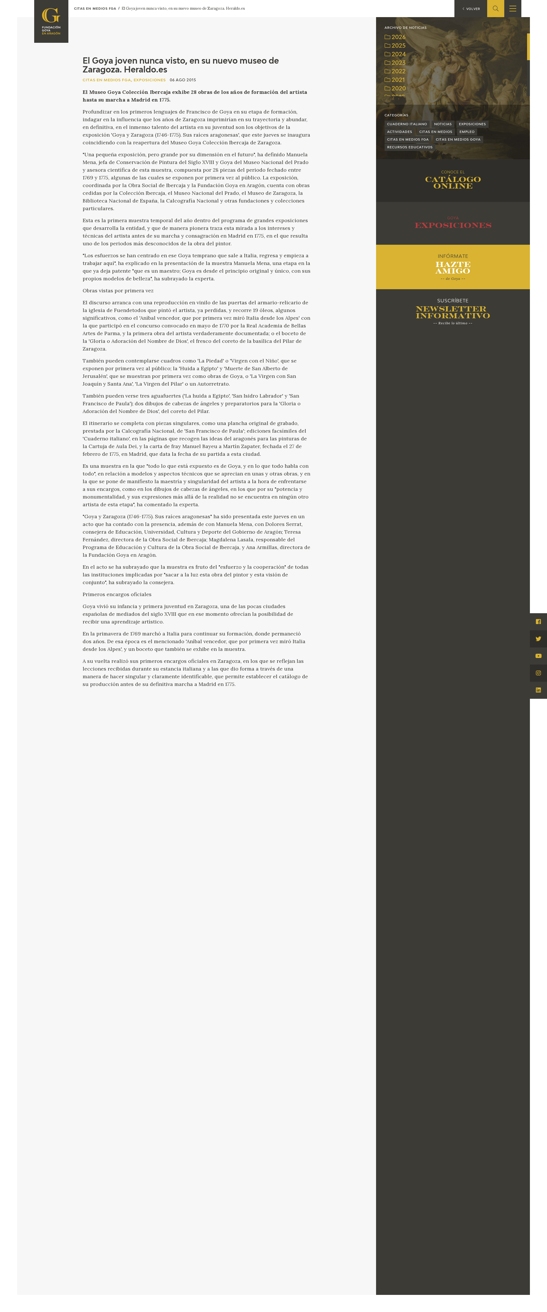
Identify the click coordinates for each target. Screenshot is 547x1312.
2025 (398, 46)
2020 (398, 89)
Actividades (399, 131)
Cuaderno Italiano (407, 124)
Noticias (443, 124)
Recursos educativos (410, 147)
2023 (397, 63)
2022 (398, 72)
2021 (397, 80)
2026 (398, 38)
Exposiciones (472, 124)
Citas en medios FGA (408, 139)
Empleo (467, 131)
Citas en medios (435, 131)
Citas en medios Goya (458, 139)
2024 (398, 55)
